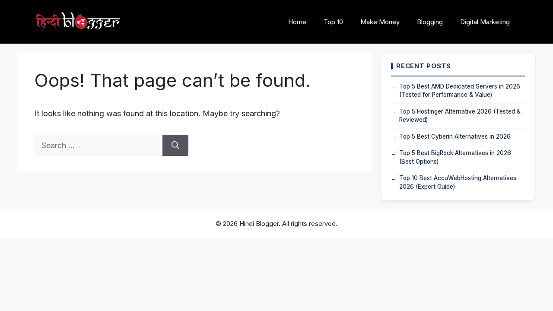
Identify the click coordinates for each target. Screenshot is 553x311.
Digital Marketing (485, 22)
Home (297, 22)
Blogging (430, 22)
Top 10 (333, 22)
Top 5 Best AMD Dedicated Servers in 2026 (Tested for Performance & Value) (459, 90)
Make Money (380, 22)
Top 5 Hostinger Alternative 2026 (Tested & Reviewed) (460, 116)
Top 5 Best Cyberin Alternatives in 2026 (455, 136)
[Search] (175, 145)
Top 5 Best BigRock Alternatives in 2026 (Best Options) (455, 157)
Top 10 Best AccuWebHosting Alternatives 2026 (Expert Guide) (457, 182)
